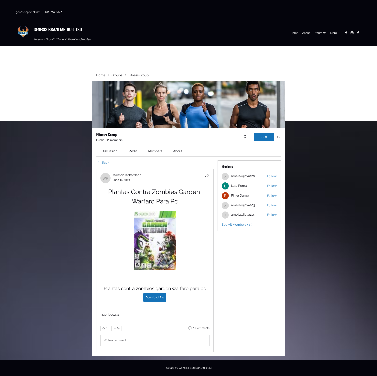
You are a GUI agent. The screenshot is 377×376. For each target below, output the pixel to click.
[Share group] (278, 136)
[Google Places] (346, 33)
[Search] (245, 137)
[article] (155, 260)
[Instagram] (352, 33)
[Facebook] (358, 33)
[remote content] (155, 241)
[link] (109, 151)
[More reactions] (116, 328)
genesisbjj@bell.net (28, 12)
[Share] (207, 175)
